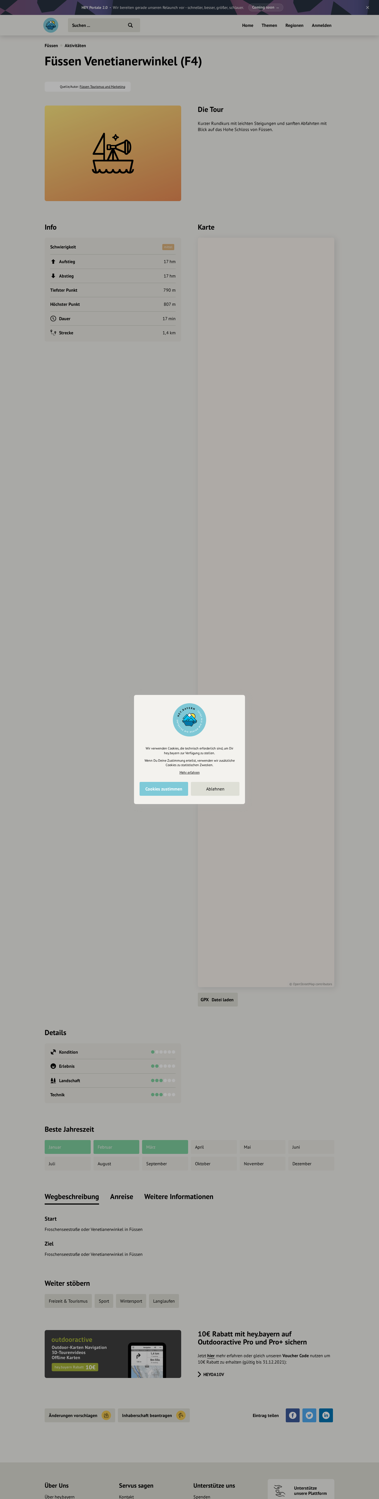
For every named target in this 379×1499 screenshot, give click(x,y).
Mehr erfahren (190, 772)
